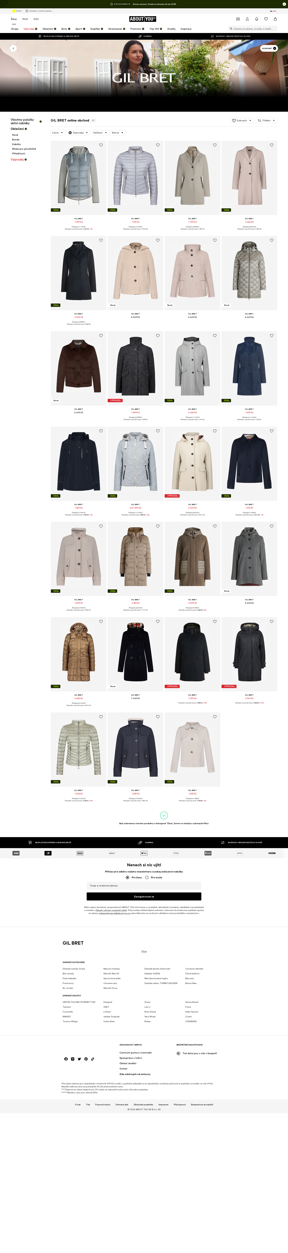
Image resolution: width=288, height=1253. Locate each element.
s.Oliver (107, 1012)
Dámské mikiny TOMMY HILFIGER (161, 983)
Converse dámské (194, 969)
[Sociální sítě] (66, 1059)
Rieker (147, 1021)
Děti (36, 19)
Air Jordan (68, 988)
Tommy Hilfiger (70, 1021)
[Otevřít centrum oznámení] (257, 19)
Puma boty (68, 983)
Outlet (18, 11)
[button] (242, 120)
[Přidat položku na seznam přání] (101, 145)
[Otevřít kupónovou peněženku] (238, 19)
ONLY (106, 1007)
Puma (188, 1007)
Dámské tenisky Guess (74, 969)
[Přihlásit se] (247, 19)
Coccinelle (68, 1012)
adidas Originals (112, 1016)
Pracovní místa (102, 1104)
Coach (188, 1016)
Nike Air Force (110, 988)
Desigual (108, 1002)
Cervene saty (110, 983)
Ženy (14, 19)
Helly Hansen (191, 1012)
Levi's (147, 1007)
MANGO (67, 1016)
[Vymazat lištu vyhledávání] (274, 28)
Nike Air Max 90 (111, 973)
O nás (78, 1104)
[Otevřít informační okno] (284, 4)
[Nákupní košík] (275, 19)
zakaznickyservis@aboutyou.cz (114, 913)
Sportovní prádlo (112, 978)
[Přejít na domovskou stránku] (80, 1046)
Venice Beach (191, 1002)
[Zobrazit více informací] (78, 231)
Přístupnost (180, 1104)
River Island (150, 1012)
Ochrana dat (122, 1104)
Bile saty (189, 978)
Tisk (88, 1104)
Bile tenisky (68, 973)
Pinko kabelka (69, 978)
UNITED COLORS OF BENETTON (79, 1002)
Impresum (163, 1104)
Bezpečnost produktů (202, 1104)
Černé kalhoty (192, 973)
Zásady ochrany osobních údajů (111, 910)
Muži (25, 19)
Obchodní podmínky (143, 1104)
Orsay (147, 1002)
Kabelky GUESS (152, 973)
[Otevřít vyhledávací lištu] (230, 28)
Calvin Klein (109, 1021)
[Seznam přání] (266, 19)
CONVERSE (191, 1021)
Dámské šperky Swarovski (157, 969)
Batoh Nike (190, 983)
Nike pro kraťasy (112, 969)
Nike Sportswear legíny (156, 978)
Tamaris (67, 1007)
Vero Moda (150, 1016)
